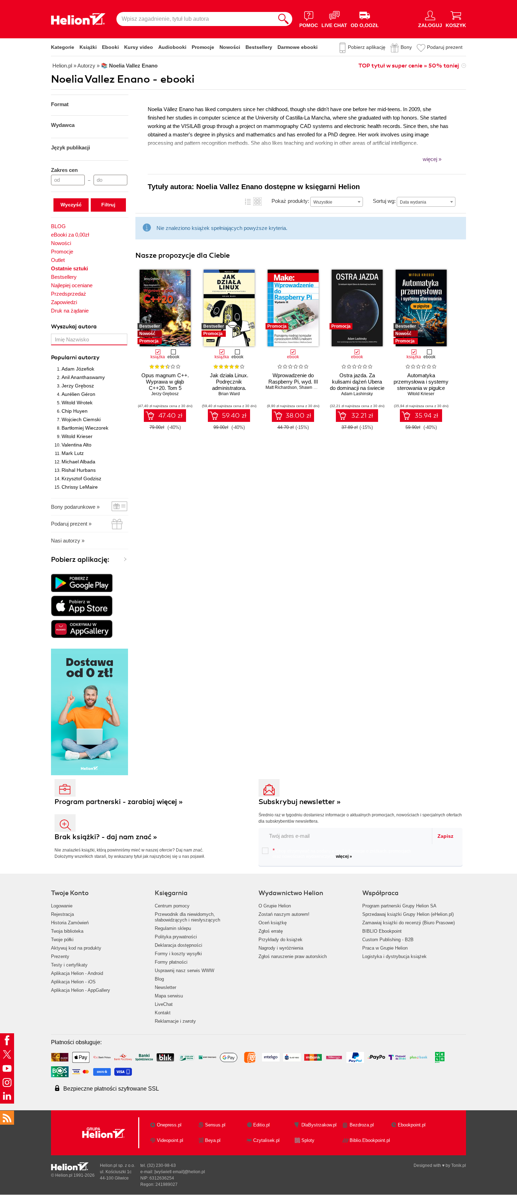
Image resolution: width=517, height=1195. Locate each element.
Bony (406, 47)
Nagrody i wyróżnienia (280, 948)
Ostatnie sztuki (69, 268)
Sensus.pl (215, 1124)
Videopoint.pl (170, 1140)
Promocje (203, 47)
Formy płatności (171, 962)
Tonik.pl (458, 1165)
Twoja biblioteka (67, 931)
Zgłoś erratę (270, 931)
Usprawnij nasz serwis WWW (184, 970)
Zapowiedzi (64, 302)
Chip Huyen (75, 411)
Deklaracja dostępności (178, 945)
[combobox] (336, 202)
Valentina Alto (76, 445)
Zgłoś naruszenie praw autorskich (292, 956)
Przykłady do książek (280, 939)
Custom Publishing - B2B (388, 939)
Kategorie (62, 47)
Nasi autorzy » (67, 541)
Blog (159, 979)
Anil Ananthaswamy (83, 377)
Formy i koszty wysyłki (178, 953)
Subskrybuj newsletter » (299, 801)
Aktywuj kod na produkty (76, 948)
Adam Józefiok (78, 369)
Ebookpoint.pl (412, 1124)
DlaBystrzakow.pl (319, 1124)
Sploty (307, 1140)
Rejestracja (62, 914)
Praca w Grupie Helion (385, 948)
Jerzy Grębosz (78, 385)
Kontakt (163, 1012)
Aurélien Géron (78, 394)
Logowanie (61, 905)
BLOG (58, 226)
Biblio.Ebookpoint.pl (370, 1140)
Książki (88, 47)
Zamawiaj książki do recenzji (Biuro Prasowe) (408, 922)
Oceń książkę (272, 922)
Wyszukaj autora (74, 326)
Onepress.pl (169, 1124)
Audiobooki (172, 47)
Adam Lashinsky (357, 393)
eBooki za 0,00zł (70, 235)
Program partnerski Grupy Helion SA (399, 905)
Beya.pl (213, 1140)
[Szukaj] (283, 19)
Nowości (229, 47)
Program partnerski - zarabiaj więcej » (119, 801)
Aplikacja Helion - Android (77, 973)
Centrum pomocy (172, 905)
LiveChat (164, 1004)
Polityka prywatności (176, 936)
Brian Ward (229, 393)
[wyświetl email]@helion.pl (179, 1171)
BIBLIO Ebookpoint (382, 931)
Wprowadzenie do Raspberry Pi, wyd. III (293, 378)
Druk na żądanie (70, 311)
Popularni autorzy (75, 357)
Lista (248, 201)
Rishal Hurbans (79, 470)
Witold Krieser (77, 436)
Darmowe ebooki (297, 47)
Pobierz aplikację (366, 47)
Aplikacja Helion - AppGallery (80, 990)
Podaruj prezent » (71, 524)
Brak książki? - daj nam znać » (106, 837)
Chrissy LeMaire (80, 487)
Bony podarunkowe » (75, 507)
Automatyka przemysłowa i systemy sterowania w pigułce (421, 381)
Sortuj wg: (384, 201)
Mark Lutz (73, 453)
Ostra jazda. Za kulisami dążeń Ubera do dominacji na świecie (357, 381)
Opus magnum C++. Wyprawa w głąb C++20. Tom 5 (165, 381)
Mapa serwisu (169, 995)
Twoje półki (62, 939)
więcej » (344, 856)
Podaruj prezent (444, 47)
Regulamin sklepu (173, 928)
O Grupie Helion (274, 905)
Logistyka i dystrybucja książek (394, 956)
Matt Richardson (281, 387)
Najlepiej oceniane (71, 285)
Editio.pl (261, 1124)
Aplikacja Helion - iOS (73, 981)
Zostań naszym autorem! (283, 914)
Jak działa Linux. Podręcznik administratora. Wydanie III (229, 384)
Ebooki (110, 47)
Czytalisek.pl (266, 1140)
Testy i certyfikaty (69, 965)
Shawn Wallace (314, 387)
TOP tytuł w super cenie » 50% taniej (408, 65)
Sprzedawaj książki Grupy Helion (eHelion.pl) (408, 914)
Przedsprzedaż (68, 294)
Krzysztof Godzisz (81, 478)
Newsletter (165, 987)
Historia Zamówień (70, 922)
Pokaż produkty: (290, 201)
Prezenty (60, 956)
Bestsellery (258, 47)
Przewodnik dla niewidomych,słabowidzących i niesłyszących (187, 917)
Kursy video (138, 47)
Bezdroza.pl (362, 1124)
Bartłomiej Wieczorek (85, 428)
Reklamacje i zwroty (175, 1021)
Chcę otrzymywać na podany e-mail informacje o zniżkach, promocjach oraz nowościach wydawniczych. (342, 853)
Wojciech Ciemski (81, 419)
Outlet (58, 260)
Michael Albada (78, 461)
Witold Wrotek (77, 402)
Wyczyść (71, 204)
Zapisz (445, 836)
